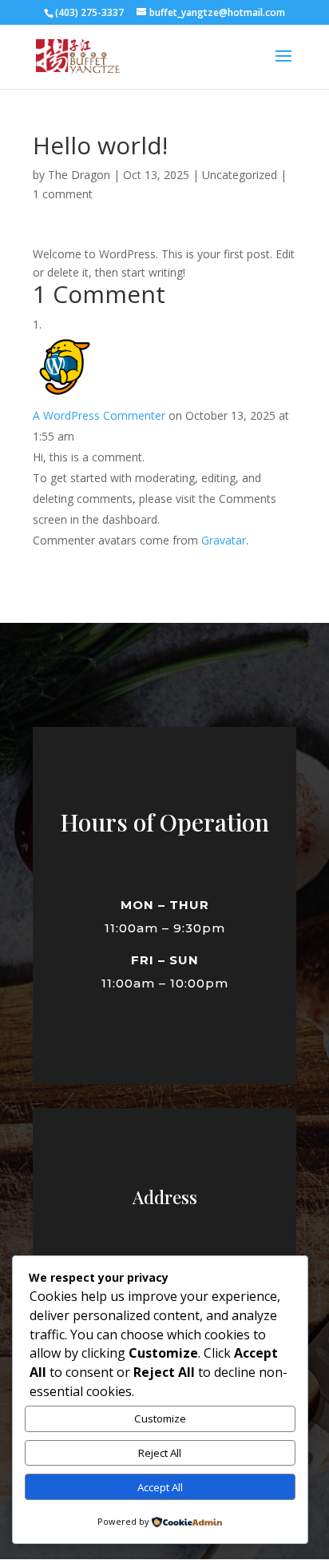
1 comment (63, 193)
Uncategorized (239, 174)
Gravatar (223, 540)
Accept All (160, 1487)
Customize (160, 1418)
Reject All (159, 1453)
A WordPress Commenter (99, 415)
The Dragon (79, 174)
